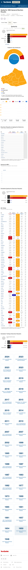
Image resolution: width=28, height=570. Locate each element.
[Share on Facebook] (5, 19)
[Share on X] (2, 19)
